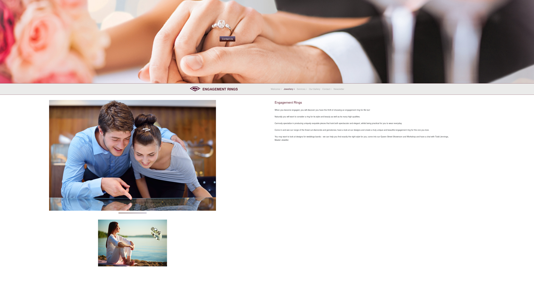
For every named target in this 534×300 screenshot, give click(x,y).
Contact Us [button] (227, 38)
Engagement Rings (220, 89)
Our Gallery (314, 89)
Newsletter (339, 89)
